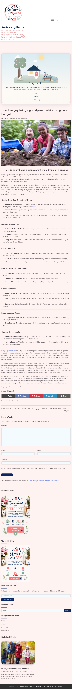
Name (3, 450)
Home (3, 620)
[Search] (58, 20)
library (33, 207)
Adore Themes (57, 686)
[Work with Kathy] (15, 581)
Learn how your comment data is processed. (44, 481)
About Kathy (4, 627)
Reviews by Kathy (12, 27)
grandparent (9, 190)
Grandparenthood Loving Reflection (15, 668)
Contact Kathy (5, 630)
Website (4, 459)
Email (39, 450)
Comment (5, 425)
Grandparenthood (15, 401)
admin (25, 118)
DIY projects (16, 217)
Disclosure (4, 624)
